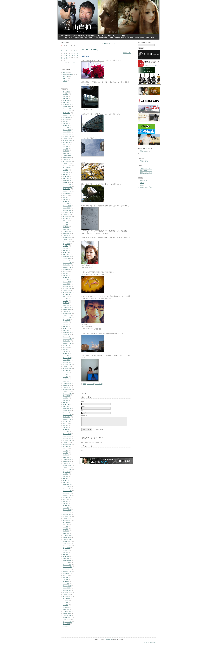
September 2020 (67, 241)
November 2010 (67, 491)
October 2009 (66, 518)
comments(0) (90, 384)
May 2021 (65, 224)
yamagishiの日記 (67, 74)
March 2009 (66, 533)
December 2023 (67, 159)
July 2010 (65, 499)
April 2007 (66, 581)
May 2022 (65, 199)
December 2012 (67, 438)
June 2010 (65, 501)
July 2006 (65, 600)
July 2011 (65, 474)
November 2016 (67, 338)
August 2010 (66, 497)
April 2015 (66, 379)
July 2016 (65, 347)
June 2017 (65, 324)
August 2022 (66, 193)
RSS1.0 (142, 183)
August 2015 (66, 370)
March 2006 (66, 609)
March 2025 (66, 127)
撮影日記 (65, 72)
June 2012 (65, 450)
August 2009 (66, 522)
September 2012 (67, 444)
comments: (84, 415)
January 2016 (66, 360)
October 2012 (66, 442)
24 (64, 57)
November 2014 (67, 389)
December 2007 (67, 565)
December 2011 (67, 463)
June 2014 (65, 400)
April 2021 (66, 227)
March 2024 (66, 153)
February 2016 (67, 358)
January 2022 (66, 208)
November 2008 (67, 541)
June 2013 (65, 425)
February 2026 (67, 104)
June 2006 (65, 602)
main (105, 43)
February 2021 (67, 231)
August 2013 (66, 421)
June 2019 (65, 273)
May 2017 (65, 326)
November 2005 (67, 617)
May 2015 (65, 377)
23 (61, 57)
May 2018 (65, 301)
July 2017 (65, 322)
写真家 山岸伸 (127, 53)
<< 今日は (100, 43)
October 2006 (66, 594)
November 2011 (67, 465)
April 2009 (66, 531)
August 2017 (66, 320)
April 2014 (66, 404)
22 (77, 55)
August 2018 (66, 294)
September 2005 (67, 622)
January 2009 (66, 537)
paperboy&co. (109, 639)
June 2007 (65, 577)
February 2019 (67, 281)
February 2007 (67, 586)
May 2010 (65, 503)
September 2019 (67, 267)
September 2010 (67, 495)
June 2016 (65, 349)
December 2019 (67, 260)
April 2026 (66, 100)
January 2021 (66, 233)
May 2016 (65, 351)
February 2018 (67, 307)
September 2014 (67, 393)
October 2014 (66, 391)
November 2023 (67, 161)
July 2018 (65, 296)
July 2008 (65, 550)
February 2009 (67, 535)
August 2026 (66, 91)
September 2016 (67, 343)
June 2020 (65, 248)
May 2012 (65, 453)
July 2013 (65, 423)
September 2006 (67, 596)
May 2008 (65, 554)
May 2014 (65, 402)
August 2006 (66, 598)
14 (74, 53)
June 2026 (65, 96)
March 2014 (66, 406)
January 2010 (66, 512)
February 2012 (67, 459)
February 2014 (67, 408)
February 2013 (67, 434)
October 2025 (66, 113)
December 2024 (67, 134)
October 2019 (66, 265)
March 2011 (66, 482)
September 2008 (67, 545)
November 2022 (67, 187)
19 (69, 55)
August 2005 (66, 624)
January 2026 (66, 106)
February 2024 (67, 155)
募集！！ (65, 78)
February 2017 (67, 332)
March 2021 (66, 229)
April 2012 (66, 455)
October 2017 (66, 315)
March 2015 (66, 381)
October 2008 (66, 543)
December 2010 (67, 488)
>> (74, 62)
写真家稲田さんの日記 (146, 168)
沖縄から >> (111, 43)
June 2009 (65, 526)
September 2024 (67, 140)
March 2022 (66, 203)
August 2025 (66, 117)
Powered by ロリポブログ (145, 187)
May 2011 (65, 478)
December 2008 (67, 539)
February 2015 (67, 383)
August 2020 (66, 244)
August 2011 (66, 472)
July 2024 (65, 144)
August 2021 (66, 218)
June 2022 (65, 197)
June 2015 (65, 374)
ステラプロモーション (146, 170)
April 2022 (66, 201)
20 (72, 55)
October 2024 (66, 138)
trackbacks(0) (98, 384)
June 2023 (65, 172)
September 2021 (67, 216)
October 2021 (66, 214)
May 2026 (65, 98)
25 (66, 57)
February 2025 (67, 130)
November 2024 (67, 136)
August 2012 (66, 446)
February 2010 (67, 510)
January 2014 (66, 410)
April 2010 (66, 505)
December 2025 (67, 108)
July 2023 (65, 170)
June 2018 (65, 298)
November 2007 (67, 567)
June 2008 (65, 552)
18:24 (84, 384)
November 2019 (67, 263)
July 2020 (65, 246)
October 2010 (66, 493)
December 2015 (67, 362)
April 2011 (66, 480)
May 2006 (65, 605)
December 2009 (67, 514)
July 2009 (65, 524)
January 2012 (66, 461)
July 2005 (65, 626)
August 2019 (66, 269)
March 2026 (66, 102)
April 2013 (66, 429)
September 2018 (67, 292)
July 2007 (65, 575)
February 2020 (67, 256)
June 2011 (65, 476)
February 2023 (67, 180)
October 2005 (66, 619)
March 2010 (66, 507)
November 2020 (67, 237)
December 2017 (67, 311)
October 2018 (66, 290)
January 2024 (66, 157)
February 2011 (67, 484)
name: (83, 401)
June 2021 (65, 222)
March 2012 (66, 457)
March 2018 (66, 305)
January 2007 (66, 588)
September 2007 (67, 571)
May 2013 (65, 427)
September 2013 (67, 419)
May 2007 (65, 579)
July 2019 (65, 271)
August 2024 (66, 142)
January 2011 (66, 486)
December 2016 (67, 336)
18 (66, 55)
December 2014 (67, 387)
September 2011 (67, 469)
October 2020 (66, 239)
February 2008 (67, 560)
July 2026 (65, 94)
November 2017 (67, 313)
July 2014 (65, 398)
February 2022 (67, 205)
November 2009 (67, 516)
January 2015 (66, 385)
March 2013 (66, 431)
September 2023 (67, 165)
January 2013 (66, 436)
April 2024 (66, 151)
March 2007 (66, 583)
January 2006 (66, 613)
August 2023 (66, 167)
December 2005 (67, 615)
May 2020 (65, 250)
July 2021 (65, 220)
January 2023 (66, 182)
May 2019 (65, 275)
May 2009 (65, 529)
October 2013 (66, 417)
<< (66, 62)
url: (82, 411)
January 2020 (66, 258)
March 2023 (66, 178)
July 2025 (65, 119)
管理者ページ (143, 180)
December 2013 (67, 412)
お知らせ (65, 76)
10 (64, 53)
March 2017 (66, 330)
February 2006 (67, 611)
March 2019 (66, 279)
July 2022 (65, 195)
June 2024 (65, 146)
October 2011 (66, 467)
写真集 (65, 81)
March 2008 (66, 558)
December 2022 (67, 184)
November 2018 (67, 288)
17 (64, 55)
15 (77, 53)
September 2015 (67, 368)
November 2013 (67, 415)
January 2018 (66, 309)
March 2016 (66, 355)
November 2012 (67, 440)
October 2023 (66, 163)
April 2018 (66, 303)
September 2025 (67, 115)
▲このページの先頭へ (150, 642)
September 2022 (67, 191)
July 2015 (65, 372)
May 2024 (65, 148)
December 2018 (67, 286)
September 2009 (67, 520)
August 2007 (66, 573)
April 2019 (66, 277)
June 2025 (65, 121)
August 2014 (66, 395)
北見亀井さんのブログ (146, 173)
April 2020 (66, 252)
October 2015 (66, 366)
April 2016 (66, 353)
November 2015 (67, 364)
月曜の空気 (143, 151)
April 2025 (66, 125)
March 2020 (66, 254)
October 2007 (66, 569)
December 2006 (67, 590)
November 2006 (67, 592)
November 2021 (67, 212)
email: (83, 406)
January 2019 (66, 284)
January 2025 (66, 132)
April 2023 (66, 176)
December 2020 (67, 235)
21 (74, 55)
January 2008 (66, 562)
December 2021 (67, 210)
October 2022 (66, 189)
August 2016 (66, 345)
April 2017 (66, 328)
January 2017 (66, 334)
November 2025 (67, 110)
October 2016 (66, 341)
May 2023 (65, 174)
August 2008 (66, 548)
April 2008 (66, 556)
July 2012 (65, 448)
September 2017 (67, 317)
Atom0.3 (142, 185)
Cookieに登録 (99, 429)
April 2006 (66, 607)
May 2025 (65, 123)
